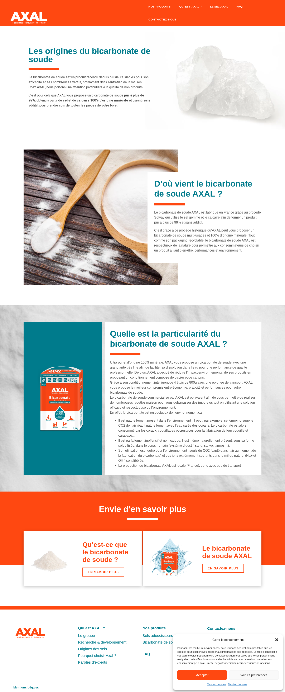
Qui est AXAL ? (91, 628)
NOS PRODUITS (159, 6)
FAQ (239, 6)
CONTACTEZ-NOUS (162, 19)
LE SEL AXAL (219, 6)
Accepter (202, 675)
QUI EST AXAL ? (190, 6)
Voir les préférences (253, 675)
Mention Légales (216, 684)
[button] (277, 640)
